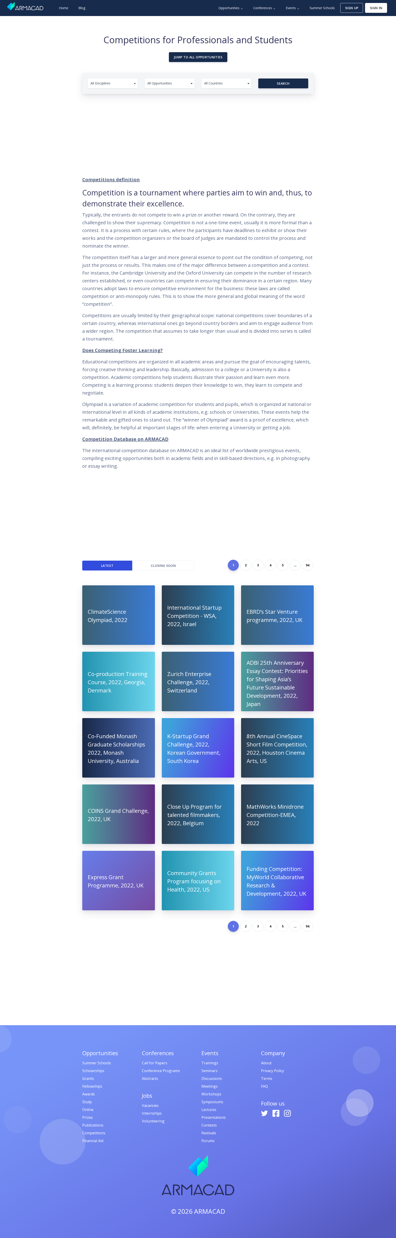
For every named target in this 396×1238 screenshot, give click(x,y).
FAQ (264, 1086)
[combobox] (113, 83)
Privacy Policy (272, 1070)
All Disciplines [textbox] (100, 83)
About (266, 1062)
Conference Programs (161, 1070)
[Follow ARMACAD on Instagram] (287, 1112)
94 (307, 565)
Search (283, 83)
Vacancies (150, 1105)
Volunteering (153, 1121)
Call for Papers (154, 1062)
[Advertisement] (198, 133)
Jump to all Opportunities (198, 57)
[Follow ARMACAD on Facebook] (276, 1112)
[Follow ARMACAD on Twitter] (265, 1112)
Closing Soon (163, 565)
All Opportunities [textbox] (159, 83)
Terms (266, 1078)
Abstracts (150, 1078)
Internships (152, 1113)
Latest (107, 565)
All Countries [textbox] (213, 83)
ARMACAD (209, 1211)
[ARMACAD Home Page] (25, 6)
